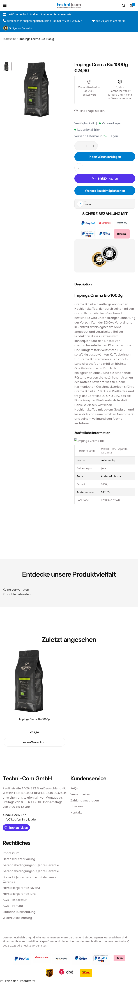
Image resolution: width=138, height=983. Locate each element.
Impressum (11, 853)
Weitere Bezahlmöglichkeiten (105, 191)
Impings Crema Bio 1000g (34, 719)
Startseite (9, 39)
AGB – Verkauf (13, 906)
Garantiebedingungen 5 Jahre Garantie (31, 865)
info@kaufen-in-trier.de (19, 819)
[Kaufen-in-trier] (69, 5)
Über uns (77, 806)
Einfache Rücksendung (19, 912)
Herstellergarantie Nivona (21, 888)
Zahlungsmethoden (84, 800)
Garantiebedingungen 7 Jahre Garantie (31, 871)
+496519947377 (14, 815)
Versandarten (80, 794)
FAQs (74, 788)
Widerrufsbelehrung (17, 918)
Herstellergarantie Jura (19, 894)
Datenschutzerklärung (19, 859)
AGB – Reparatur (15, 900)
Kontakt (76, 812)
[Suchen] (123, 5)
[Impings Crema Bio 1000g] (34, 681)
